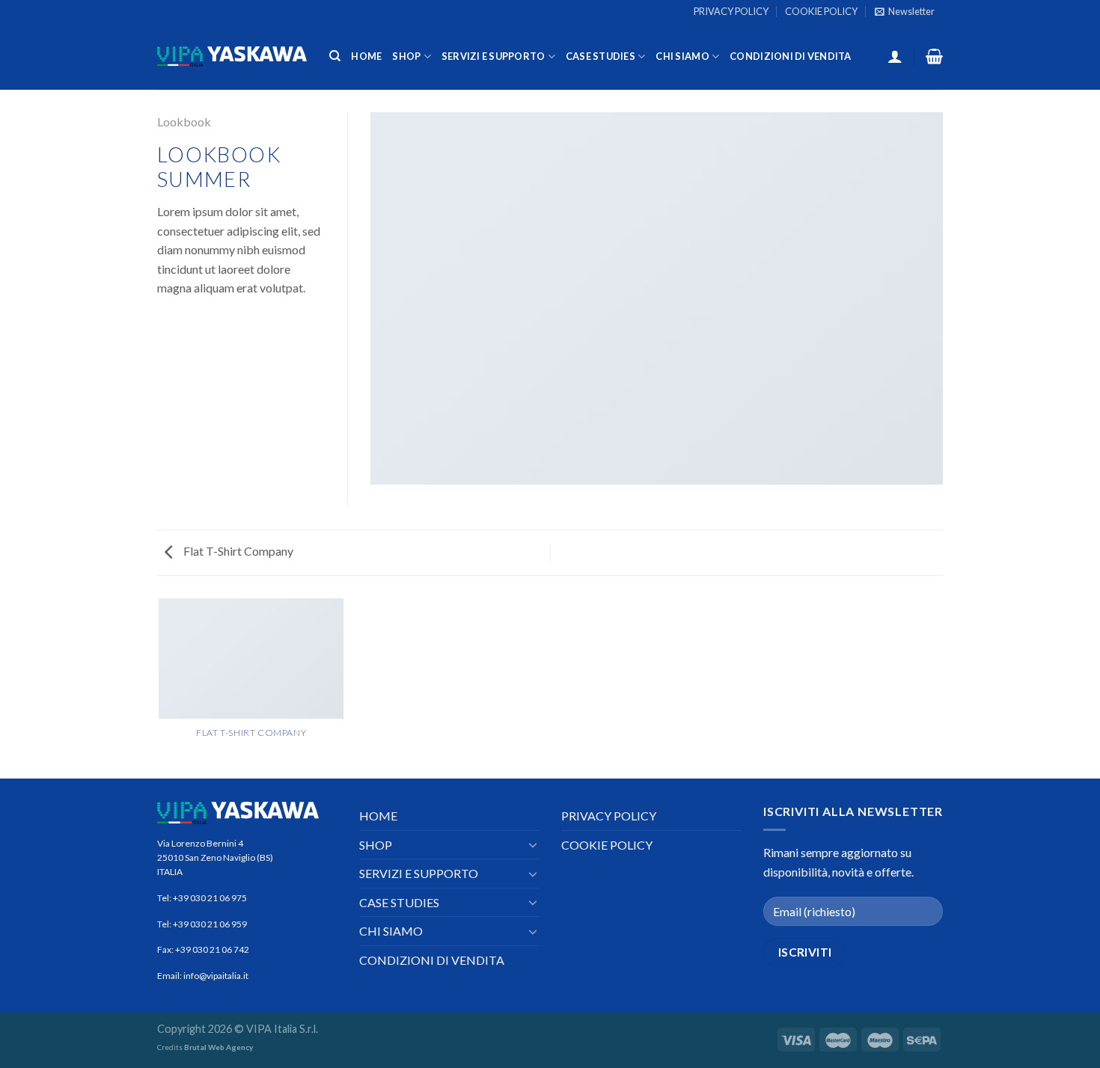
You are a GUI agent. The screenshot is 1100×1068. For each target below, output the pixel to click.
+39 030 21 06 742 (212, 949)
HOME (366, 56)
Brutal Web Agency (218, 1047)
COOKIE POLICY (821, 11)
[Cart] (934, 56)
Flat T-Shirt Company (237, 551)
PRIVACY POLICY (731, 11)
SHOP (406, 56)
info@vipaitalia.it (215, 975)
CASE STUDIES (600, 56)
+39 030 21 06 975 (210, 897)
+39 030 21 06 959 (210, 924)
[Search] (334, 56)
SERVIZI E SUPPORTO (493, 56)
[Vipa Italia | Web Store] (232, 56)
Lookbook (184, 121)
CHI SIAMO (682, 56)
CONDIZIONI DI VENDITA (790, 56)
